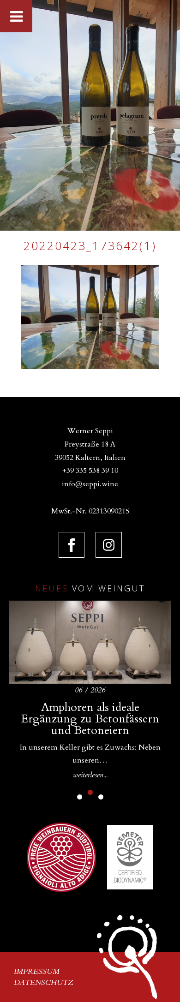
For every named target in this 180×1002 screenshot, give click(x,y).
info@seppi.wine (90, 484)
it (169, 15)
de (139, 15)
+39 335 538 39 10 (90, 470)
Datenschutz (43, 983)
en (154, 15)
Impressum (37, 971)
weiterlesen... (90, 775)
